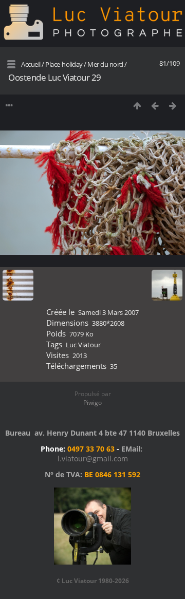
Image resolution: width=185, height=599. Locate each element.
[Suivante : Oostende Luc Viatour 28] (173, 105)
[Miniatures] (137, 105)
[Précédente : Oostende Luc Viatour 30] (155, 105)
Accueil (31, 64)
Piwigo (92, 402)
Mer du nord (105, 64)
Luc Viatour (83, 344)
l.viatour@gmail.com (93, 458)
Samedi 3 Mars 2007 (108, 312)
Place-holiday (64, 64)
